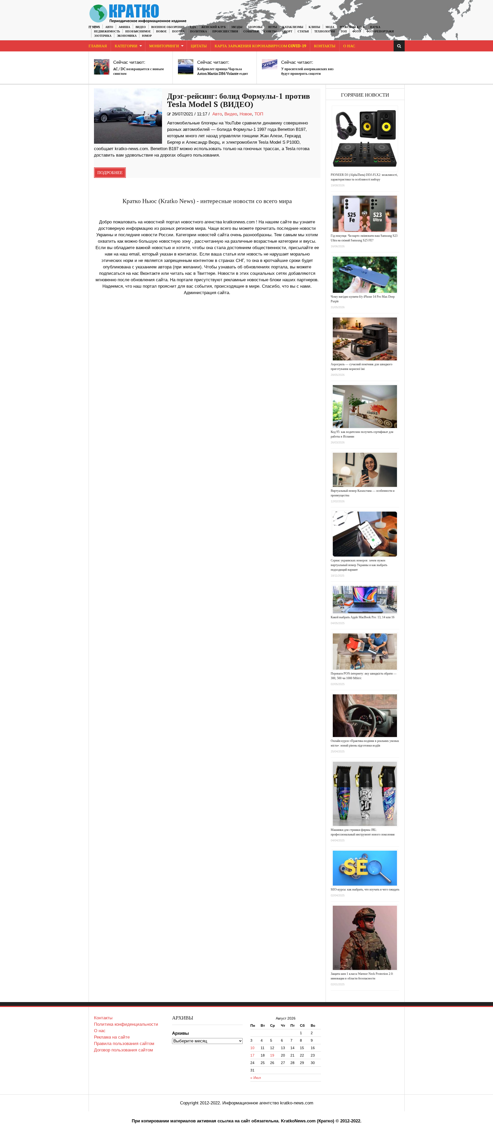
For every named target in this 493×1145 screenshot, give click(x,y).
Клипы (314, 27)
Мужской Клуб (352, 27)
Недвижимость (107, 31)
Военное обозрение (168, 27)
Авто (109, 27)
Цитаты (199, 46)
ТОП (343, 31)
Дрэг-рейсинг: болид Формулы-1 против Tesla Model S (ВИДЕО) (238, 100)
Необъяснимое (138, 31)
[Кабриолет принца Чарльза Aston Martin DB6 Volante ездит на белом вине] (185, 67)
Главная (98, 46)
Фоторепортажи (380, 31)
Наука (375, 27)
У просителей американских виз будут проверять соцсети (307, 71)
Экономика (127, 36)
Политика (198, 31)
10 (252, 1048)
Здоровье (255, 27)
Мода (330, 27)
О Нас (349, 46)
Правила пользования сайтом (124, 1043)
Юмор (147, 36)
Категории (126, 46)
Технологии (324, 31)
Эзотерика (102, 36)
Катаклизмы (292, 27)
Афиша (124, 27)
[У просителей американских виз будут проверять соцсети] (269, 64)
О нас (100, 1030)
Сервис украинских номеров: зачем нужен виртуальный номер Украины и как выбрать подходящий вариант (359, 565)
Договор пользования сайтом (123, 1050)
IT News (94, 27)
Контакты (324, 46)
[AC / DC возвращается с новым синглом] (101, 67)
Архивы (180, 1033)
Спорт (287, 31)
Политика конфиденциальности (126, 1024)
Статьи (303, 31)
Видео (141, 27)
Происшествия (225, 31)
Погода (178, 31)
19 (272, 1055)
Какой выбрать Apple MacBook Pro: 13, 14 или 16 (362, 617)
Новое (161, 31)
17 (252, 1055)
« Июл (255, 1078)
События (251, 31)
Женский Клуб (213, 27)
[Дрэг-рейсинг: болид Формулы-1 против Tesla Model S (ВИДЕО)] (128, 116)
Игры (272, 27)
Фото (356, 31)
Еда (193, 27)
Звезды (236, 27)
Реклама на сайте (112, 1037)
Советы (270, 31)
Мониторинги (164, 46)
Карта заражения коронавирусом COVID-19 (260, 46)
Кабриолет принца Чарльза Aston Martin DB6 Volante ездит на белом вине (222, 73)
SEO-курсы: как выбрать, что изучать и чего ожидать (365, 889)
